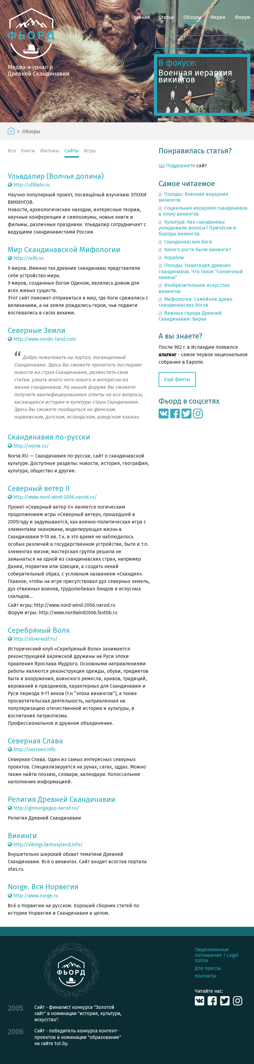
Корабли (174, 258)
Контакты (205, 976)
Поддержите (180, 166)
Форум (242, 17)
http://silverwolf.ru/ (35, 639)
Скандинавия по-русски (49, 437)
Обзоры (192, 17)
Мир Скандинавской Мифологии (64, 249)
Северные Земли (36, 330)
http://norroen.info (33, 749)
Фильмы (49, 151)
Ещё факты (177, 379)
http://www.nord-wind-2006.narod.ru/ (54, 497)
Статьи (166, 17)
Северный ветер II (39, 488)
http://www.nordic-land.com (44, 339)
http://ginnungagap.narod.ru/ (45, 808)
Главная (140, 17)
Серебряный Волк (39, 630)
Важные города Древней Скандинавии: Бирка (190, 316)
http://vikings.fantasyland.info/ (47, 844)
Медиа (218, 17)
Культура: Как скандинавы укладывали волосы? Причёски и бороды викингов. (197, 228)
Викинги (22, 835)
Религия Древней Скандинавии (61, 799)
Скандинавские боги (188, 242)
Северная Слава (35, 741)
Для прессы (208, 968)
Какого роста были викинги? (197, 249)
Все (12, 151)
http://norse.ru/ (30, 446)
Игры (90, 151)
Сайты (71, 151)
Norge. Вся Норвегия (43, 886)
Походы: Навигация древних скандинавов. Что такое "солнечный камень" (201, 271)
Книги (28, 151)
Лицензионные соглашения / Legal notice (217, 955)
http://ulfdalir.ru (31, 185)
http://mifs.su (28, 258)
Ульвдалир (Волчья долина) (56, 176)
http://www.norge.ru (35, 896)
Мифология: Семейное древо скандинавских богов (195, 302)
